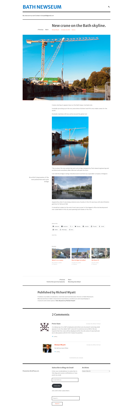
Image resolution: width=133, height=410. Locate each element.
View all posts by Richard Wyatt (65, 300)
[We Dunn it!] (101, 253)
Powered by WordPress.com (31, 371)
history (73, 29)
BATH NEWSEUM (42, 7)
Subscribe (57, 386)
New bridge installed (79, 260)
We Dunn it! (95, 260)
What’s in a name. (57, 260)
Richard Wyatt (55, 29)
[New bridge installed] (81, 253)
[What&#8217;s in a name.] (61, 253)
